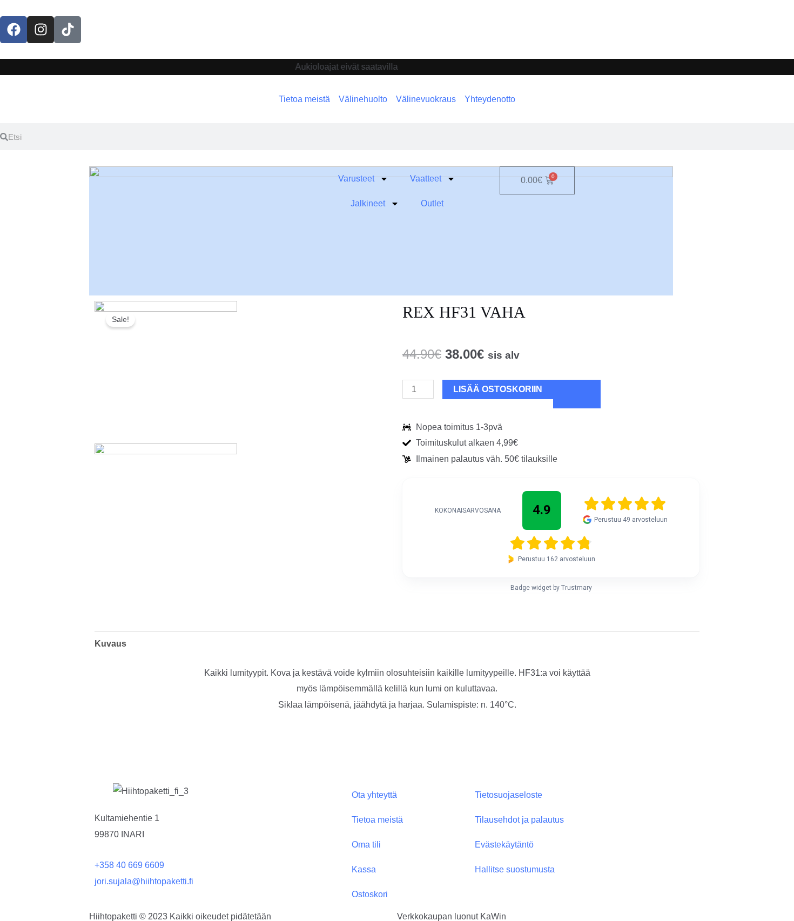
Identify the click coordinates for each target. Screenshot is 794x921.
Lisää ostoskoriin (497, 389)
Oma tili (366, 844)
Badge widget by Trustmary (551, 587)
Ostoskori (370, 894)
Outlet (432, 203)
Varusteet (356, 178)
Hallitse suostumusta (515, 869)
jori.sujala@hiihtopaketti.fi (144, 881)
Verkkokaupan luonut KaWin (451, 916)
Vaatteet (425, 178)
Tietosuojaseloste (508, 794)
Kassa (364, 869)
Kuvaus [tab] (110, 643)
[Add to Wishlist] (577, 394)
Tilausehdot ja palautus (519, 819)
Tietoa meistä (377, 819)
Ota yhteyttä (374, 794)
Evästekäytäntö (504, 844)
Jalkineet (368, 203)
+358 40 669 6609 (129, 865)
